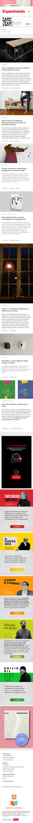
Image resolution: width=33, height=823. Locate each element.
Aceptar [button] (16, 819)
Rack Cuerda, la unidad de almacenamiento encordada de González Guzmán (14, 122)
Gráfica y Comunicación (8, 214)
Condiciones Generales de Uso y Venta (13, 767)
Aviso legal (6, 764)
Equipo (4, 778)
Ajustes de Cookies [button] (7, 819)
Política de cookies (8, 771)
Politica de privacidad (8, 769)
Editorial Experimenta (8, 776)
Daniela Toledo (18, 173)
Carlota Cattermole (15, 240)
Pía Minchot (13, 330)
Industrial (4, 64)
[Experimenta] (14, 11)
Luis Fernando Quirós (8, 401)
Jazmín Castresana (15, 88)
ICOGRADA (24, 414)
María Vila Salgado (15, 188)
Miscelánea (5, 165)
